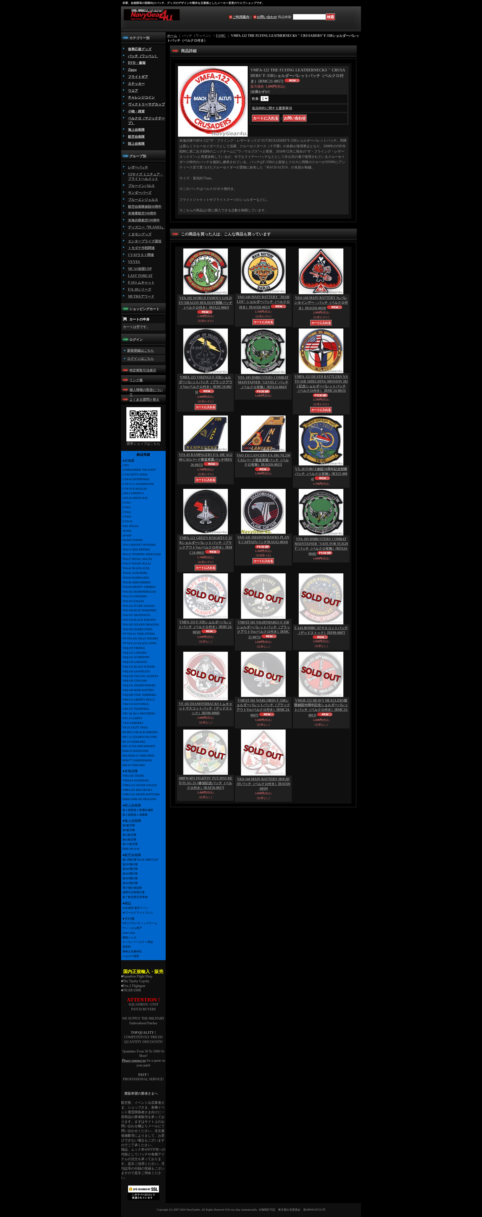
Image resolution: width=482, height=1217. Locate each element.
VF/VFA (134, 262)
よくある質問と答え (144, 400)
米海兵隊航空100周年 (144, 220)
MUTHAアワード (141, 296)
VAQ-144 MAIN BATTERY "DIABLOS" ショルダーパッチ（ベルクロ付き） (263, 302)
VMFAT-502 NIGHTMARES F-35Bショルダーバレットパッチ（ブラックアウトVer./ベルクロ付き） (263, 629)
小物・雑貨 (136, 111)
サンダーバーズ (139, 193)
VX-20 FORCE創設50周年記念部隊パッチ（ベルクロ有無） (321, 474)
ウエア (133, 91)
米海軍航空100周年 (142, 213)
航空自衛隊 (136, 137)
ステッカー (136, 84)
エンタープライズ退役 (145, 241)
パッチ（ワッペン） (143, 56)
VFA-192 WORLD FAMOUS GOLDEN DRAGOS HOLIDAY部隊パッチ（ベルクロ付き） (205, 303)
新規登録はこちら (140, 350)
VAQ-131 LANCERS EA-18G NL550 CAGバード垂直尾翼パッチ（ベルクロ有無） (263, 460)
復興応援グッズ (139, 49)
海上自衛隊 (136, 130)
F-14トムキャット (141, 282)
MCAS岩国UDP (140, 269)
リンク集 (136, 380)
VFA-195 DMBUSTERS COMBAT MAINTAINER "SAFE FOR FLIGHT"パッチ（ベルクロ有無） (321, 546)
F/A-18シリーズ (139, 289)
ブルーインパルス (141, 186)
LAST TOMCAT (140, 276)
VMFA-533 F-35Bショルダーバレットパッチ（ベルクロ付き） (205, 627)
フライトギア (138, 77)
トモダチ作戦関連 (141, 248)
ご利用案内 (241, 17)
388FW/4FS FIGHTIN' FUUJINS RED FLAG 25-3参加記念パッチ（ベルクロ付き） (205, 783)
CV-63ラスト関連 (141, 255)
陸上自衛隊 (136, 144)
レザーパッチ (138, 167)
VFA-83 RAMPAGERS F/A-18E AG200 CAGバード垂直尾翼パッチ (205, 460)
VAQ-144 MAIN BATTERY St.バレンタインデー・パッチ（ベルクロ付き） (321, 303)
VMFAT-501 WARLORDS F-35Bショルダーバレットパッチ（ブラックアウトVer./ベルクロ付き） (263, 708)
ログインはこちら (140, 359)
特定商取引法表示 (142, 370)
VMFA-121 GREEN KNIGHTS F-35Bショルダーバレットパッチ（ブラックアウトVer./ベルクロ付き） (205, 545)
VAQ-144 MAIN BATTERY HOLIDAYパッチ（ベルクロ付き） (263, 784)
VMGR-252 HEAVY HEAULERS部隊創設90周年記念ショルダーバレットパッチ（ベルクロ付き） (321, 708)
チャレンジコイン (141, 97)
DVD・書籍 (137, 63)
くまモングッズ (139, 234)
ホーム (172, 36)
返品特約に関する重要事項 (272, 108)
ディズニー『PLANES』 (146, 227)
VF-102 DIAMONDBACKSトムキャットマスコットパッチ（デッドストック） (205, 708)
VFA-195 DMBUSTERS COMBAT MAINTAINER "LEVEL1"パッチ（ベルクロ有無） (263, 382)
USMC (221, 36)
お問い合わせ (267, 17)
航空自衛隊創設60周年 (145, 207)
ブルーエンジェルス (143, 200)
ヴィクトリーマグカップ (146, 104)
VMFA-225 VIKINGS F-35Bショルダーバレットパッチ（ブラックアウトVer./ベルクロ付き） (205, 384)
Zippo (132, 70)
